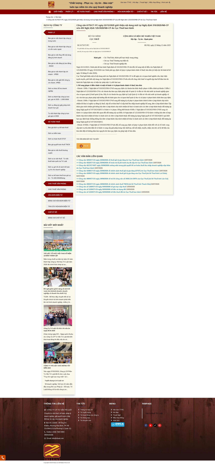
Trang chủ (49, 17)
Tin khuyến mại (85, 420)
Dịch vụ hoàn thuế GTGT (57, 139)
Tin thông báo (85, 418)
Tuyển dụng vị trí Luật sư (54, 381)
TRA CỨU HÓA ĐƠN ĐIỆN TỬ (59, 206)
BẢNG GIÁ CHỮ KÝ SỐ (56, 218)
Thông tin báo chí (86, 410)
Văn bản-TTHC (125, 2)
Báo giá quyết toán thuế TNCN (59, 144)
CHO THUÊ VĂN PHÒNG (57, 189)
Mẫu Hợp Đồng (154, 2)
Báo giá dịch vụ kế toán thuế (58, 127)
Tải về (85, 146)
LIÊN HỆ (163, 12)
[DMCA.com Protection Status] (117, 424)
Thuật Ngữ (143, 2)
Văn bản (58, 17)
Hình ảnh (165, 2)
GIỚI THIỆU (58, 12)
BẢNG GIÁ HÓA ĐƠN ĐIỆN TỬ (59, 201)
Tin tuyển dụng (85, 412)
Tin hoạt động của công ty (89, 415)
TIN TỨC (154, 12)
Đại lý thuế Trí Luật (154, 413)
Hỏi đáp (135, 2)
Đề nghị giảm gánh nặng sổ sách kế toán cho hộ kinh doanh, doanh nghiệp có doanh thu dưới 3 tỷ (57, 291)
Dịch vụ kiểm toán (54, 133)
